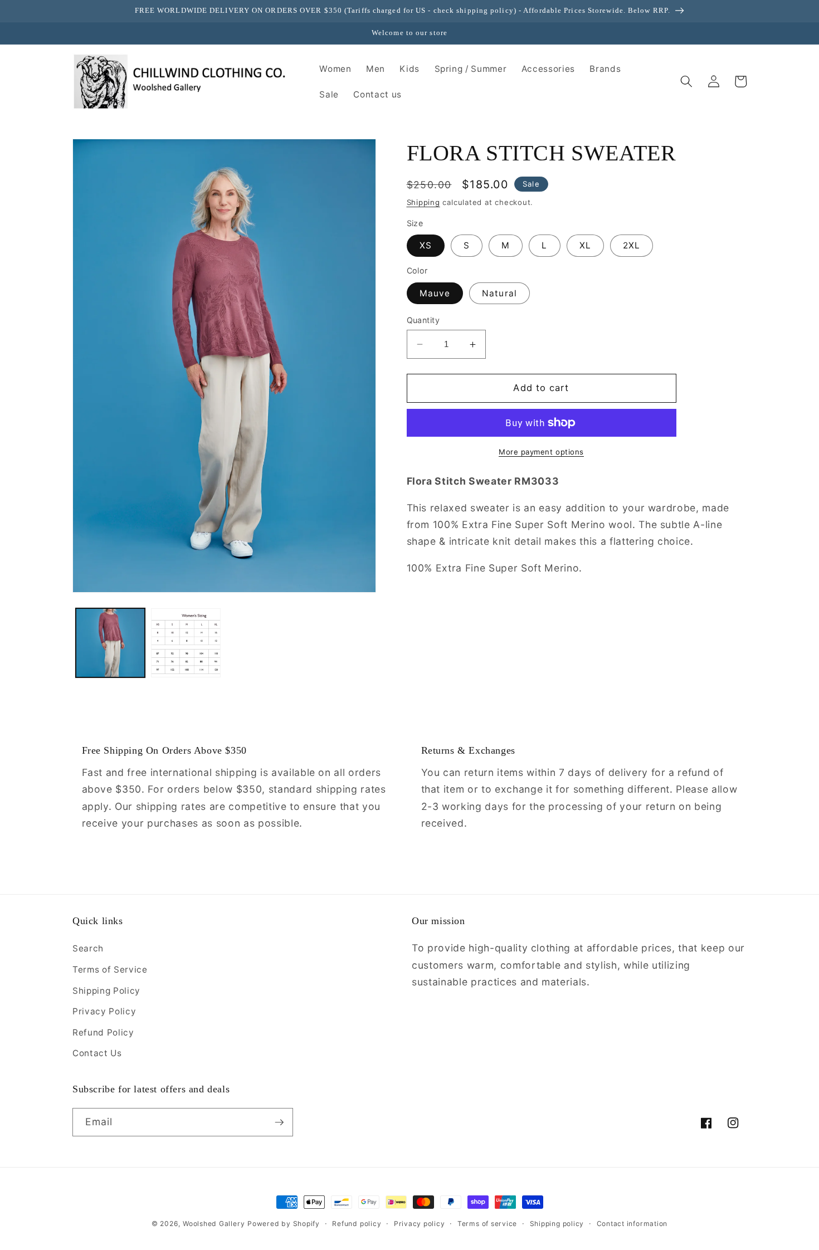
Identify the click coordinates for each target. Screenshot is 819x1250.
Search (88, 948)
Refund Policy (103, 1032)
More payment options (541, 451)
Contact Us (97, 1053)
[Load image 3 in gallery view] (186, 643)
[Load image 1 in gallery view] (110, 643)
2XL (631, 246)
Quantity (423, 320)
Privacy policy (419, 1223)
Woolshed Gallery (214, 1223)
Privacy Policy (104, 1011)
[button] (686, 81)
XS (426, 246)
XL (585, 246)
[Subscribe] (279, 1122)
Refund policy (356, 1223)
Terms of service (487, 1223)
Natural (499, 293)
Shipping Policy (106, 990)
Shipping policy (557, 1223)
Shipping (423, 202)
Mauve (435, 293)
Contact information (632, 1223)
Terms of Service (110, 969)
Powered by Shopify (283, 1223)
